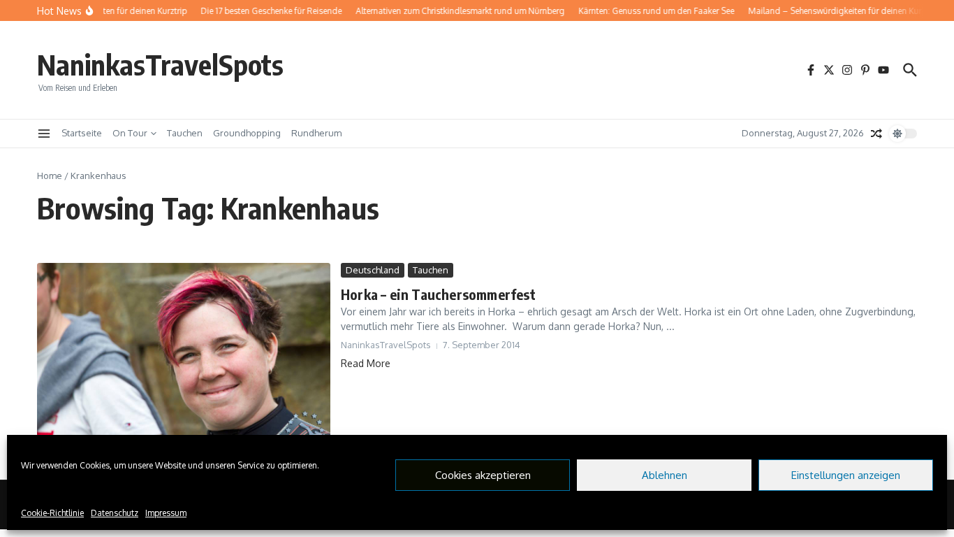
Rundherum (316, 132)
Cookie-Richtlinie (52, 513)
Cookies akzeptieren (483, 475)
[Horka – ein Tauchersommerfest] (183, 361)
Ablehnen (664, 475)
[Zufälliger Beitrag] (876, 133)
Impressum (165, 513)
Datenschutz (114, 513)
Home (49, 175)
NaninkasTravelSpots (160, 64)
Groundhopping (247, 132)
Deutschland (372, 269)
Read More (365, 363)
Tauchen (185, 132)
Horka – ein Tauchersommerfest (438, 294)
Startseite (81, 132)
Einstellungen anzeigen (845, 475)
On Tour (129, 132)
